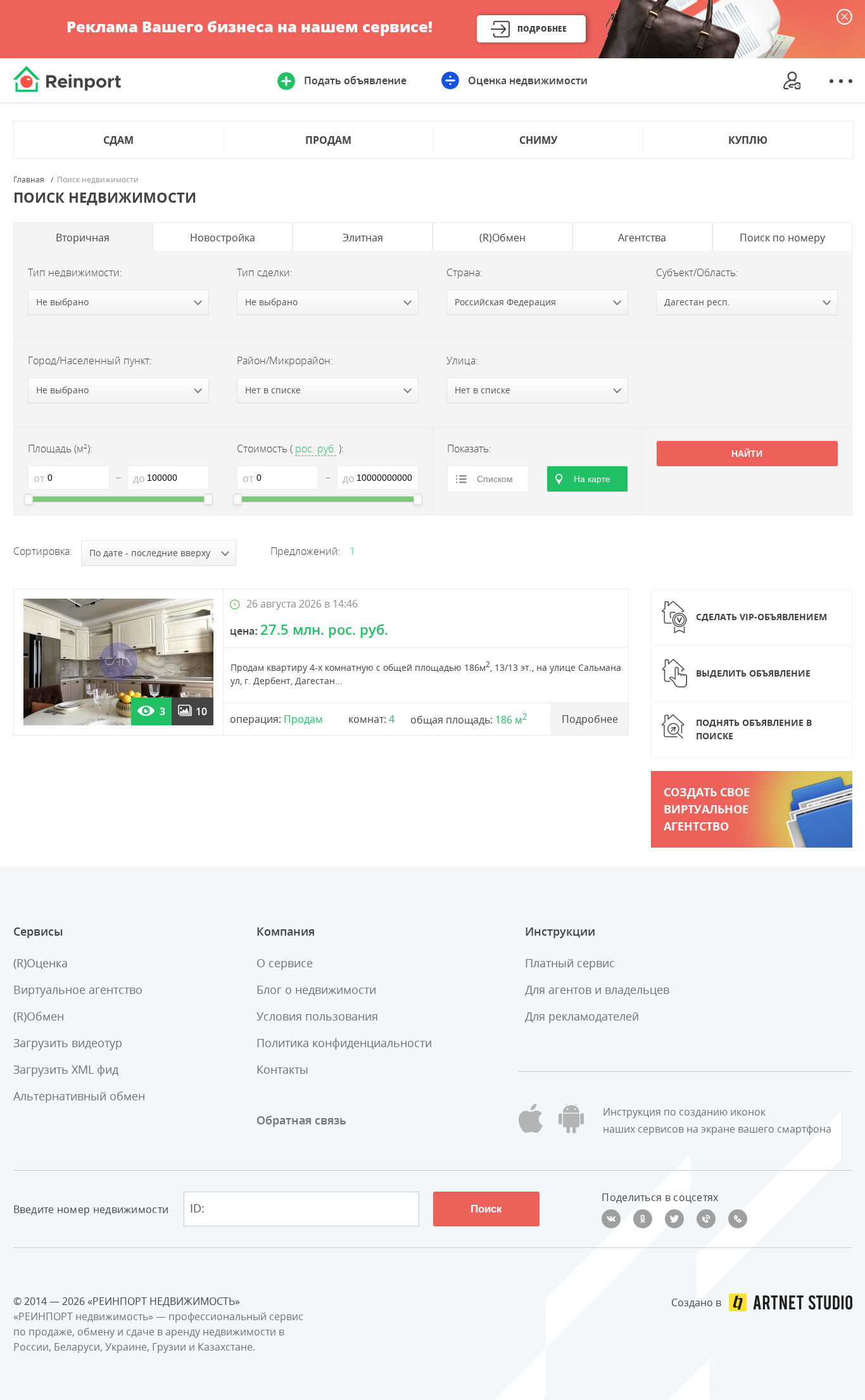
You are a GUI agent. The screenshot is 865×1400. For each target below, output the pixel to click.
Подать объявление (355, 80)
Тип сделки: (265, 272)
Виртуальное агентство (77, 989)
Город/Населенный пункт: (90, 360)
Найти (746, 454)
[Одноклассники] (642, 1218)
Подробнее (542, 28)
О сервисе (284, 962)
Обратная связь (301, 1120)
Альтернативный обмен (79, 1096)
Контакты (282, 1069)
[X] (674, 1218)
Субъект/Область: (697, 272)
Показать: (469, 448)
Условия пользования (317, 1016)
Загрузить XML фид (65, 1069)
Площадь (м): (60, 448)
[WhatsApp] (737, 1218)
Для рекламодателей (582, 1016)
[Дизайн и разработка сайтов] (790, 1302)
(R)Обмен (38, 1016)
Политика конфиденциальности (344, 1042)
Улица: (462, 360)
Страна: (464, 272)
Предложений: (305, 551)
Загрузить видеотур (67, 1042)
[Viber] (706, 1218)
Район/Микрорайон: (285, 360)
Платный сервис (570, 962)
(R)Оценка (40, 962)
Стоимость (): (290, 448)
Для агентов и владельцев (597, 989)
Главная (28, 179)
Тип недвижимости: (75, 272)
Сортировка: (42, 551)
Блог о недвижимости (316, 989)
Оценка (528, 80)
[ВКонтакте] (611, 1218)
